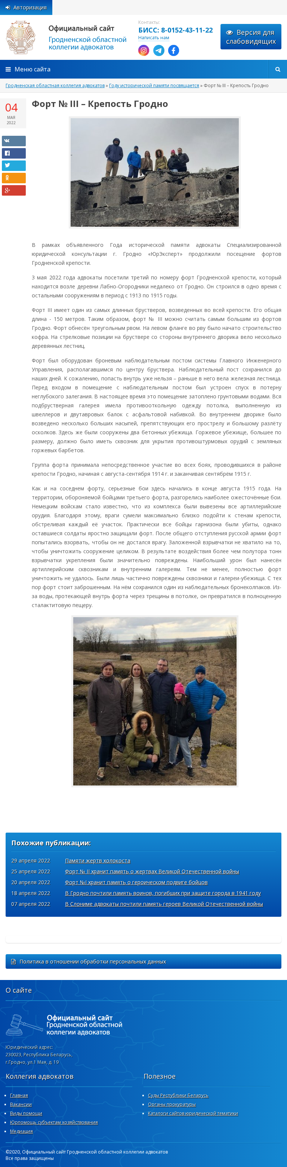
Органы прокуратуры (172, 1104)
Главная (19, 1095)
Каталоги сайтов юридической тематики (193, 1113)
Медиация (21, 1131)
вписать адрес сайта (74, 37)
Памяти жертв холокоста (97, 860)
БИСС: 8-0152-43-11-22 (175, 29)
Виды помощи (26, 1113)
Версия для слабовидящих (251, 37)
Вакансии (21, 1104)
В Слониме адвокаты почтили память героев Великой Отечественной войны (164, 903)
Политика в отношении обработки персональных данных (92, 961)
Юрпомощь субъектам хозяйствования (54, 1122)
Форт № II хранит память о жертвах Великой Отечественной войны (152, 871)
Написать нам (153, 37)
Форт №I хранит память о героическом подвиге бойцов (136, 882)
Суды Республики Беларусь (178, 1095)
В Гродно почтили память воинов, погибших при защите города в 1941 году (163, 893)
